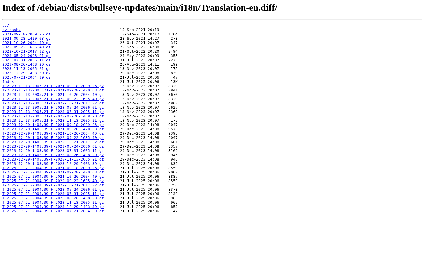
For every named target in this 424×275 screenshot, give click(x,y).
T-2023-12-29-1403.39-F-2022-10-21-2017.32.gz (53, 142)
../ (5, 25)
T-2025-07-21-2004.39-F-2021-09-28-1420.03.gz (53, 172)
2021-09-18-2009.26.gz (26, 34)
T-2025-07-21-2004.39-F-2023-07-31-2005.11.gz (53, 194)
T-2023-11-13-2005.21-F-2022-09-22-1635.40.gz (53, 99)
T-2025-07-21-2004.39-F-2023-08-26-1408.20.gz (53, 198)
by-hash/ (11, 30)
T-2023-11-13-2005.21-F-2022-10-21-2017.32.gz (53, 103)
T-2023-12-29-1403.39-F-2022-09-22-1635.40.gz (53, 137)
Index (8, 81)
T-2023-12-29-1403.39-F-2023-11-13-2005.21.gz (53, 159)
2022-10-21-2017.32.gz (26, 51)
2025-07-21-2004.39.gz (26, 77)
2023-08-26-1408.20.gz (26, 64)
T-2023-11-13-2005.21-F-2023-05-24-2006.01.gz (53, 107)
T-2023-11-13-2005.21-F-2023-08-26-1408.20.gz (53, 116)
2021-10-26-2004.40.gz (26, 43)
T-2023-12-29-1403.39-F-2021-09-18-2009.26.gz (53, 125)
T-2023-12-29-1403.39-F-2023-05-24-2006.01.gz (53, 146)
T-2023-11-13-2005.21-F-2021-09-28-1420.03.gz (53, 90)
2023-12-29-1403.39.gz (26, 73)
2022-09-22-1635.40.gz (26, 47)
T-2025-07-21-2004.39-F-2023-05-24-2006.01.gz (53, 189)
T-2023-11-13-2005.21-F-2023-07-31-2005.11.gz (53, 112)
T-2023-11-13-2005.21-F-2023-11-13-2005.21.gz (53, 120)
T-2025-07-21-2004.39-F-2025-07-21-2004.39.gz (53, 211)
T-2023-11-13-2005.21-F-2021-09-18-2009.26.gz (53, 86)
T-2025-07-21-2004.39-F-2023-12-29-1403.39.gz (53, 207)
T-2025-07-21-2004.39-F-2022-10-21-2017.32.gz (53, 185)
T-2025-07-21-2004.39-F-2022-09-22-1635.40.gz (53, 181)
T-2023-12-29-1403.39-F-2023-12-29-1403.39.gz (53, 163)
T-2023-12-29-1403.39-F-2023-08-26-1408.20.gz (53, 155)
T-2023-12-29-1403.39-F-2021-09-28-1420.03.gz (53, 129)
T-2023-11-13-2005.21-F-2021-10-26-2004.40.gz (53, 94)
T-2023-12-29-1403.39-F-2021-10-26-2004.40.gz (53, 133)
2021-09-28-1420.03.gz (26, 38)
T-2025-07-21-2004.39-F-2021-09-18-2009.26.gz (53, 168)
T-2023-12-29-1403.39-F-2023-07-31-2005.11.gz (53, 150)
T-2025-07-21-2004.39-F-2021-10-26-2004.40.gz (53, 176)
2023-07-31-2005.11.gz (26, 60)
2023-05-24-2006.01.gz (26, 56)
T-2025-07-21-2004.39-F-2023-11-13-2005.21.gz (53, 202)
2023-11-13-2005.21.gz (26, 68)
